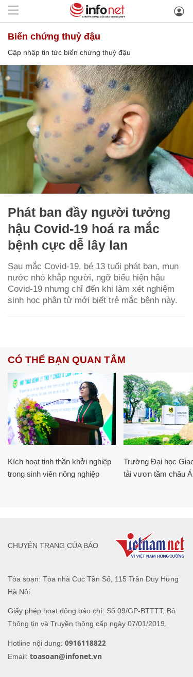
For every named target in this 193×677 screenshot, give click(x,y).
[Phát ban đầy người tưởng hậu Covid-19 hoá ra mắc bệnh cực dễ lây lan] (96, 129)
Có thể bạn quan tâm (67, 359)
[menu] (13, 11)
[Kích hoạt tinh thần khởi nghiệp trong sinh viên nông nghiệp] (62, 409)
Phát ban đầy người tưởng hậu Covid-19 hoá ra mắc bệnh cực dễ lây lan (89, 228)
